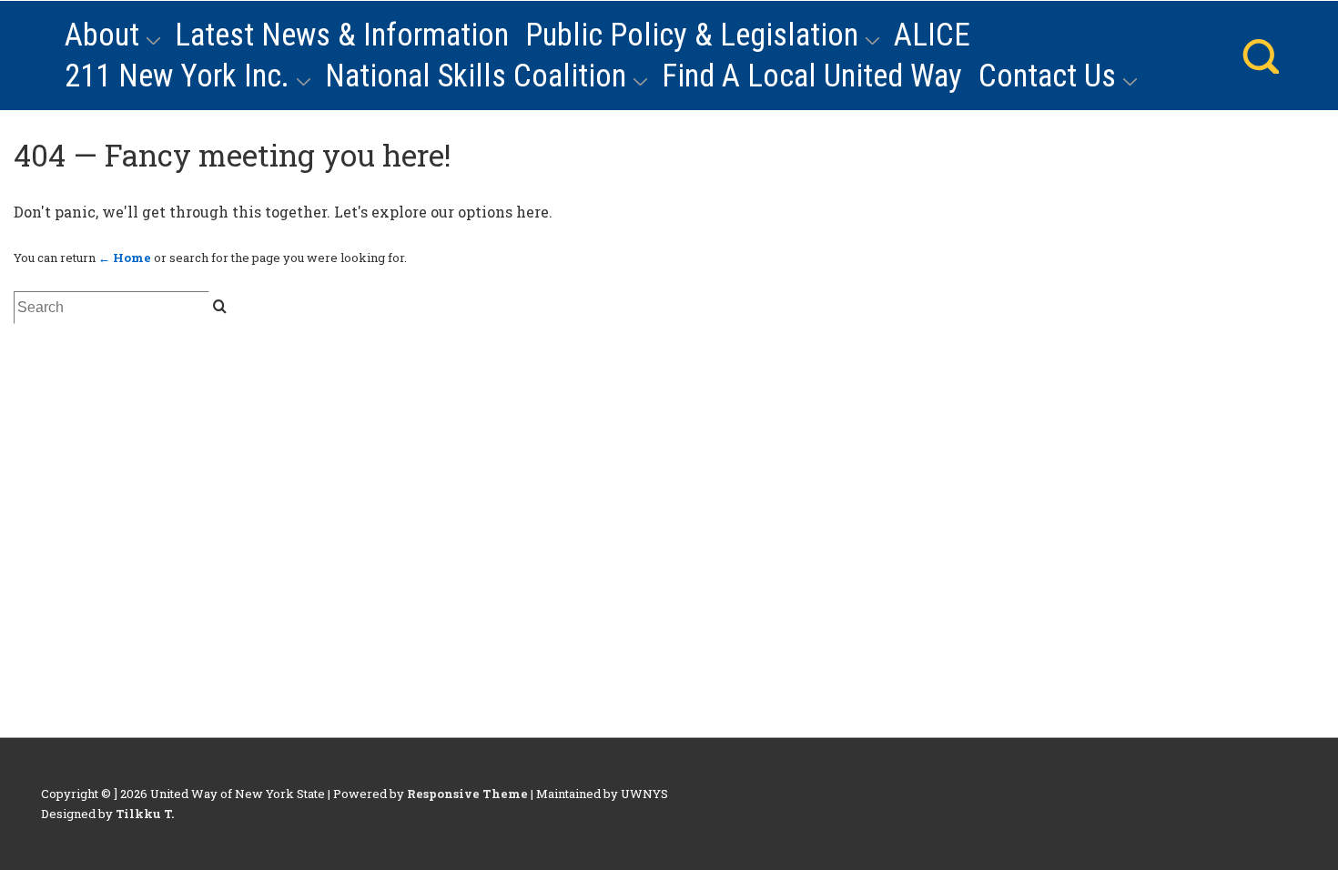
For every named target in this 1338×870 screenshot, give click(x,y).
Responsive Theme (467, 793)
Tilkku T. (145, 813)
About (102, 35)
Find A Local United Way (812, 76)
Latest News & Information (342, 35)
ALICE (932, 35)
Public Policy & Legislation (691, 35)
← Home (124, 257)
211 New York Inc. (177, 76)
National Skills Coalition (475, 76)
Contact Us (1047, 76)
